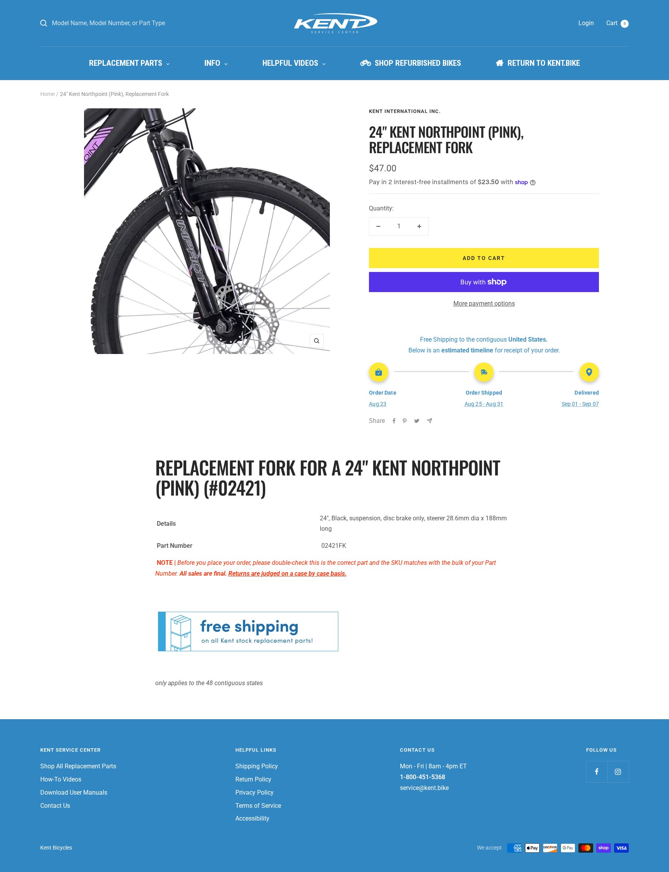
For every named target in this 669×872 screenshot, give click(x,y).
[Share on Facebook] (394, 421)
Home (47, 94)
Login (586, 23)
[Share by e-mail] (429, 420)
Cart (616, 23)
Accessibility (252, 818)
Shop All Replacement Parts (78, 766)
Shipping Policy (256, 766)
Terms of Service (258, 805)
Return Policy (253, 779)
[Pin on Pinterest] (405, 421)
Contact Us (55, 805)
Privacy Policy (254, 792)
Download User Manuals (73, 792)
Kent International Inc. (405, 111)
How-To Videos (60, 779)
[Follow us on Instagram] (618, 771)
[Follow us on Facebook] (596, 771)
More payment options (484, 303)
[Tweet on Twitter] (416, 421)
